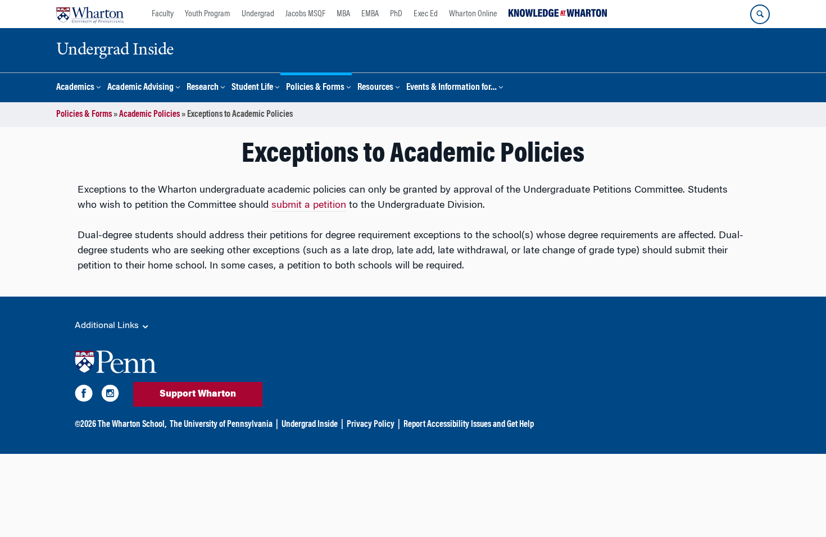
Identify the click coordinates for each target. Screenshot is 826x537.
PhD (396, 14)
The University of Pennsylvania (221, 424)
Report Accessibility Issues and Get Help (468, 424)
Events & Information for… (451, 88)
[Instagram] (110, 395)
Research (203, 88)
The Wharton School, (132, 424)
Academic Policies (149, 114)
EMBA (370, 14)
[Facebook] (84, 395)
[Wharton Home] (90, 14)
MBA (343, 14)
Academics (75, 88)
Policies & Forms (315, 88)
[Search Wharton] (760, 14)
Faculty (163, 14)
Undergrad (258, 14)
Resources (375, 88)
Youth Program (207, 14)
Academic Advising (140, 88)
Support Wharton (198, 394)
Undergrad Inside (310, 424)
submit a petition (308, 206)
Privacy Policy (370, 424)
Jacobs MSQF (305, 14)
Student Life (252, 88)
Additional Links (108, 325)
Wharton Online (473, 14)
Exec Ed (426, 14)
